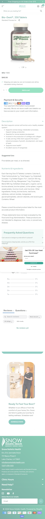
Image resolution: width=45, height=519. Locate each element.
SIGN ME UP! (33, 263)
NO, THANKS (33, 266)
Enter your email (29, 256)
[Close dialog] (43, 248)
